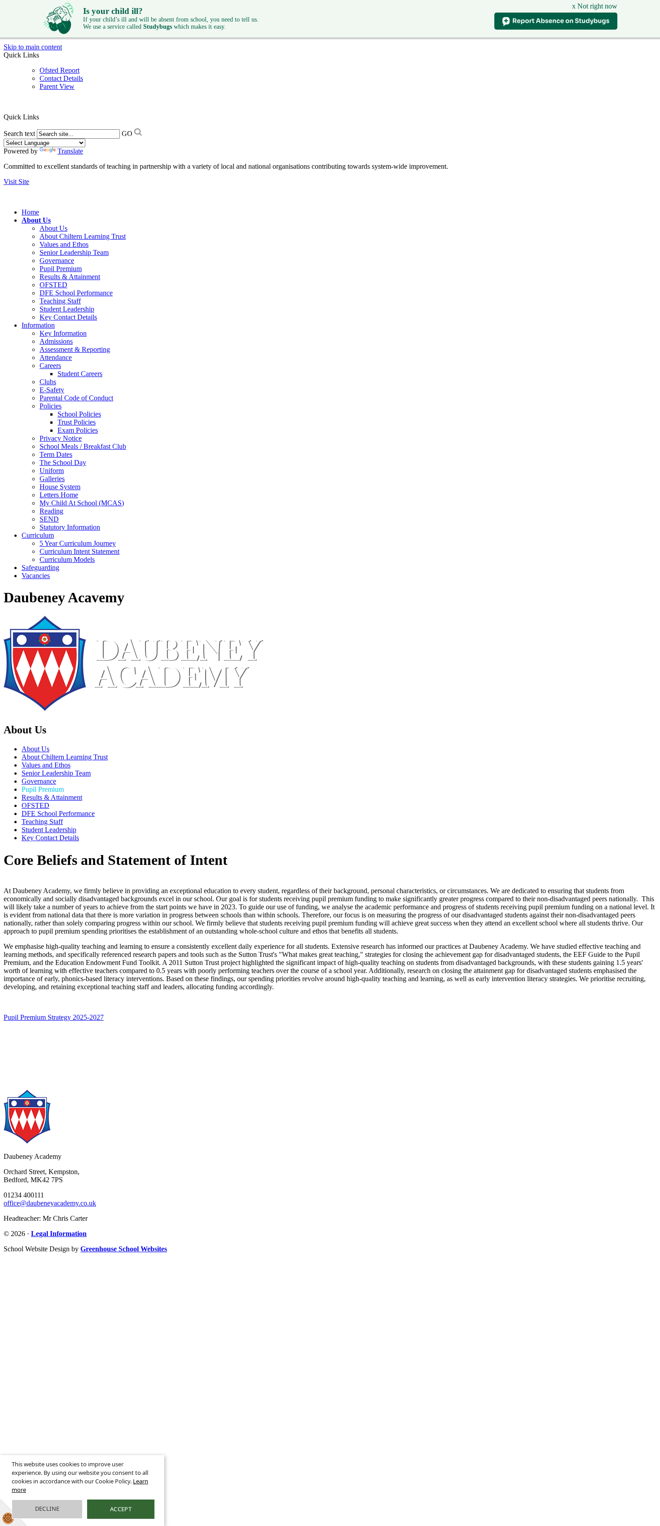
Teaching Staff (60, 301)
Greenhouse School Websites (123, 1249)
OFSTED (53, 285)
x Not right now (594, 6)
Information (38, 325)
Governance (57, 260)
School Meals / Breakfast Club (83, 446)
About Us (36, 220)
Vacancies (36, 575)
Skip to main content (33, 47)
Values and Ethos (64, 244)
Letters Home (59, 495)
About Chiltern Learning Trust (83, 236)
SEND (49, 519)
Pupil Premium (61, 268)
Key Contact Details (68, 317)
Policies (51, 406)
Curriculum (38, 535)
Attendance (56, 357)
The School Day (63, 462)
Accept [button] (121, 1509)
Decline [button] (47, 1508)
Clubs (48, 382)
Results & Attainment (70, 277)
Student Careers (79, 373)
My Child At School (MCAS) (82, 503)
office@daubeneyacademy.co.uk (50, 1203)
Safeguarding (40, 567)
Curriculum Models (67, 559)
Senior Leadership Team (74, 252)
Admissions (56, 341)
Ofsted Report (59, 70)
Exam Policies (77, 430)
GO (127, 133)
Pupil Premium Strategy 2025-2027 (54, 1017)
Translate (70, 151)
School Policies (79, 414)
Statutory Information (70, 527)
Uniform (52, 470)
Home (30, 212)
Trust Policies (76, 422)
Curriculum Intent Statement (79, 551)
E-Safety (52, 390)
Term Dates (56, 454)
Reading (51, 511)
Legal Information (59, 1233)
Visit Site (16, 181)
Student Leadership (67, 309)
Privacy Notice (61, 438)
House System (60, 487)
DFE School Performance (76, 293)
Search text (19, 133)
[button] (42, 116)
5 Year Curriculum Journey (78, 543)
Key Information (63, 333)
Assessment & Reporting (75, 349)
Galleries (52, 478)
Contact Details (61, 78)
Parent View (57, 86)
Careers (50, 365)
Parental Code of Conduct (76, 398)
